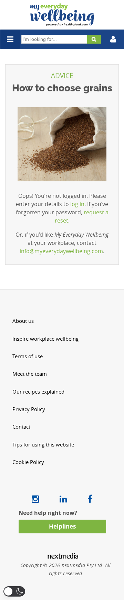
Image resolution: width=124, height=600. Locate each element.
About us (23, 321)
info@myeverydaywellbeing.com (61, 251)
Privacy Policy (28, 409)
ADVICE (62, 75)
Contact (21, 426)
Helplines (62, 526)
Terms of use (27, 356)
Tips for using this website (43, 444)
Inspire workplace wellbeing (45, 338)
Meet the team (29, 373)
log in (77, 204)
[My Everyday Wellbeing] (62, 22)
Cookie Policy (28, 462)
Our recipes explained (38, 391)
